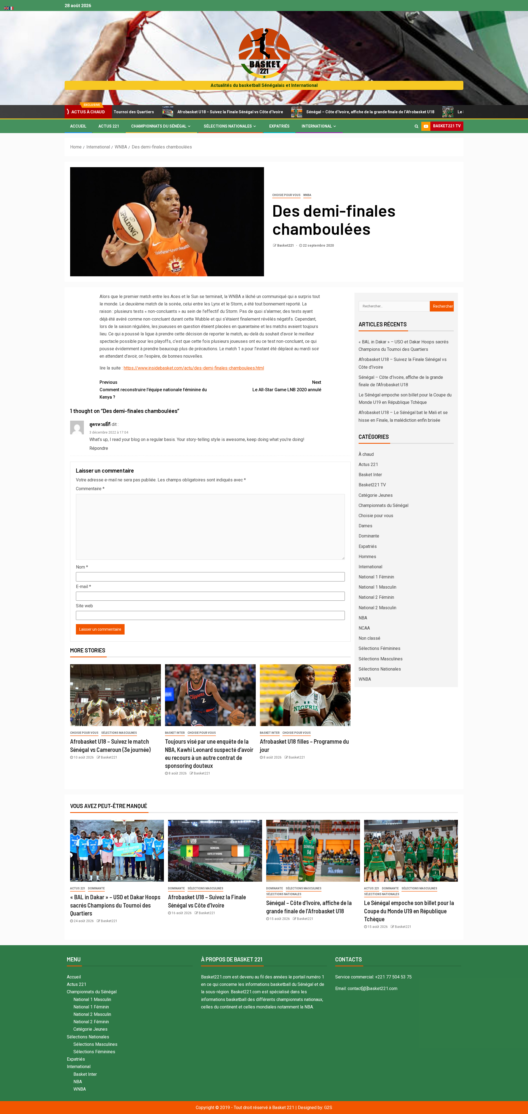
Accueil (78, 126)
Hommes (367, 556)
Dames (365, 525)
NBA (363, 618)
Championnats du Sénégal (158, 126)
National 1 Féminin (376, 577)
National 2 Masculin (377, 607)
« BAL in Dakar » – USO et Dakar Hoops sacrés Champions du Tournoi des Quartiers (115, 905)
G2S (328, 1107)
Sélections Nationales (228, 126)
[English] (6, 7)
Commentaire (90, 488)
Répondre (98, 448)
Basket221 (286, 245)
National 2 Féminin (376, 597)
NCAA (364, 628)
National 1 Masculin (377, 587)
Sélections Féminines (379, 648)
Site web (84, 605)
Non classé (369, 638)
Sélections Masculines (119, 732)
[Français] (11, 7)
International (317, 126)
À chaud (366, 454)
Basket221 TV (372, 484)
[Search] (416, 126)
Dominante (369, 536)
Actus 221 (108, 126)
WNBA (307, 195)
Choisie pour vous (286, 195)
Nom (82, 567)
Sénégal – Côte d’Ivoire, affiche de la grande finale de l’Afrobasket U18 (322, 112)
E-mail (83, 586)
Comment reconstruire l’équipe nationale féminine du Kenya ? (153, 390)
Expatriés (279, 126)
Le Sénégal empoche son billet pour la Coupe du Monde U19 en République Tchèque (409, 910)
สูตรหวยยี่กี (100, 424)
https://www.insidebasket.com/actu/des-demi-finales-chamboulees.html (194, 368)
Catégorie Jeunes (376, 495)
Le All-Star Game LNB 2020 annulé (286, 386)
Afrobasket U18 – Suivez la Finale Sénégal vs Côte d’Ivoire (182, 112)
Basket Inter (175, 732)
